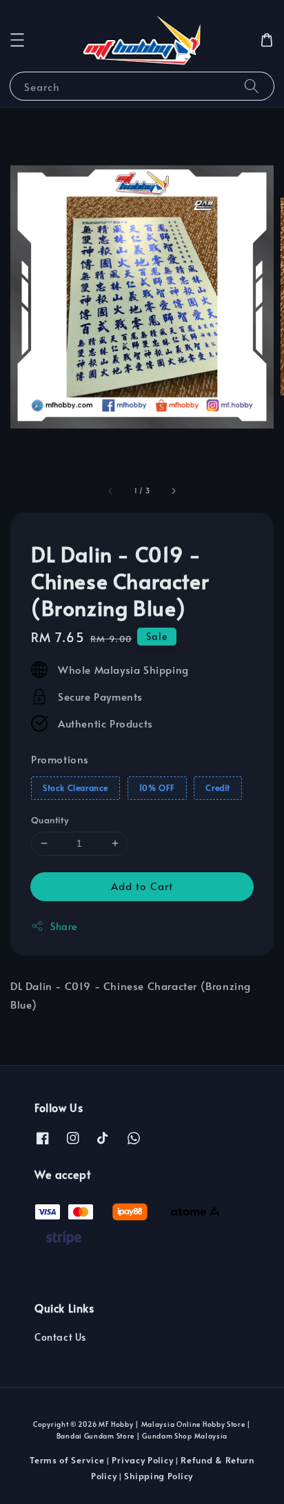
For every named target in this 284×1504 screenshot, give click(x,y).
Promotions (60, 759)
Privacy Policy (142, 1460)
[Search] (252, 85)
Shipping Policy (158, 1476)
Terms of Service (67, 1460)
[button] (17, 40)
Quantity (49, 820)
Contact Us (60, 1336)
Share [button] (63, 926)
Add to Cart (142, 885)
